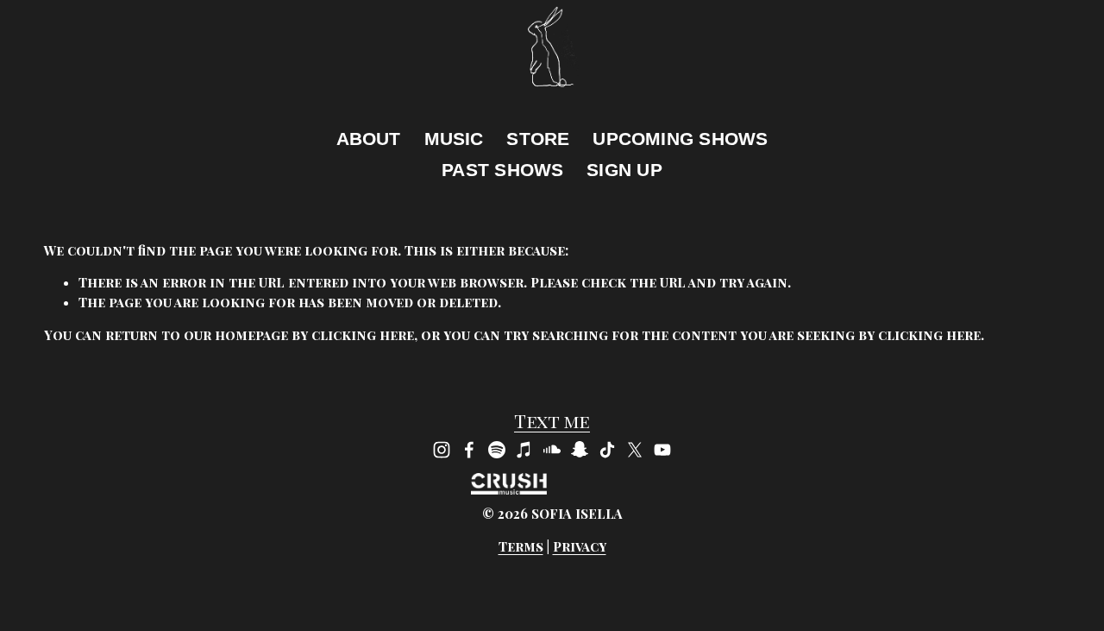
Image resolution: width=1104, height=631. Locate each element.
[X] (634, 449)
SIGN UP (624, 170)
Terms (521, 546)
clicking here (362, 335)
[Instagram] (441, 449)
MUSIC (454, 138)
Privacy (579, 546)
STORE (537, 138)
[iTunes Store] (524, 449)
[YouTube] (662, 449)
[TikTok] (607, 449)
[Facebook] (469, 449)
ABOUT (368, 138)
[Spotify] (496, 449)
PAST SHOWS (502, 170)
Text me (552, 421)
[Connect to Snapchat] (579, 449)
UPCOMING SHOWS (680, 138)
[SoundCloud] (552, 449)
